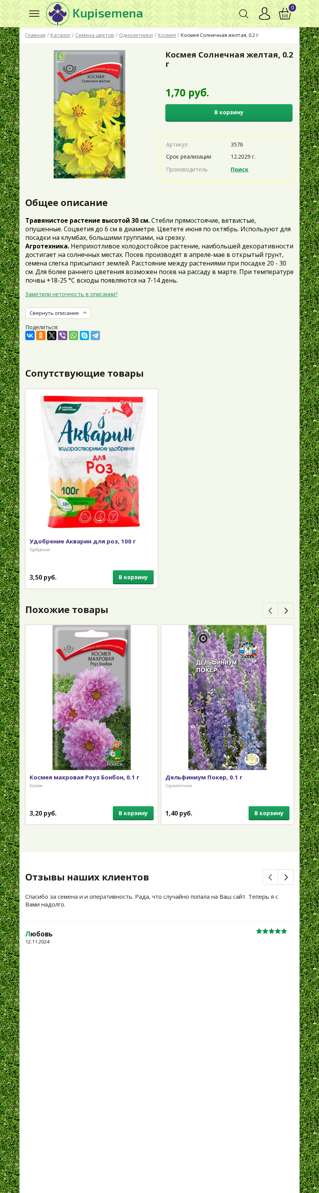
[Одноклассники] (41, 335)
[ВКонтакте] (30, 335)
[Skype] (84, 335)
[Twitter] (51, 335)
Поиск (240, 169)
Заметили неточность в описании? (71, 294)
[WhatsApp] (73, 335)
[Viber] (62, 335)
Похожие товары (66, 609)
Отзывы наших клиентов (87, 877)
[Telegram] (95, 335)
